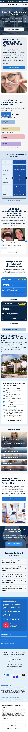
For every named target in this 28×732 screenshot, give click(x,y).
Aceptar (14, 722)
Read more (5, 63)
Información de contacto (14, 664)
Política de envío (14, 662)
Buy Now (14, 294)
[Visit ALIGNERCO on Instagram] (7, 619)
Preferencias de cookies (14, 669)
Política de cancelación (14, 666)
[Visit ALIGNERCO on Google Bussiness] (19, 619)
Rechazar (13, 725)
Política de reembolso (18, 654)
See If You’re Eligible (14, 543)
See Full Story (12, 252)
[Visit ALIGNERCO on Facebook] (4, 619)
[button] (2, 4)
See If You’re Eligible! (14, 29)
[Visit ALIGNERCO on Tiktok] (16, 619)
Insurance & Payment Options (10, 329)
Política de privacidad (14, 657)
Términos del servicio (14, 659)
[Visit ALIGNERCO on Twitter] (10, 619)
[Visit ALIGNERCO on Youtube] (13, 619)
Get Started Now (14, 67)
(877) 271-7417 (7, 615)
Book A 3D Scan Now (14, 499)
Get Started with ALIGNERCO (14, 200)
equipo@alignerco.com (9, 614)
